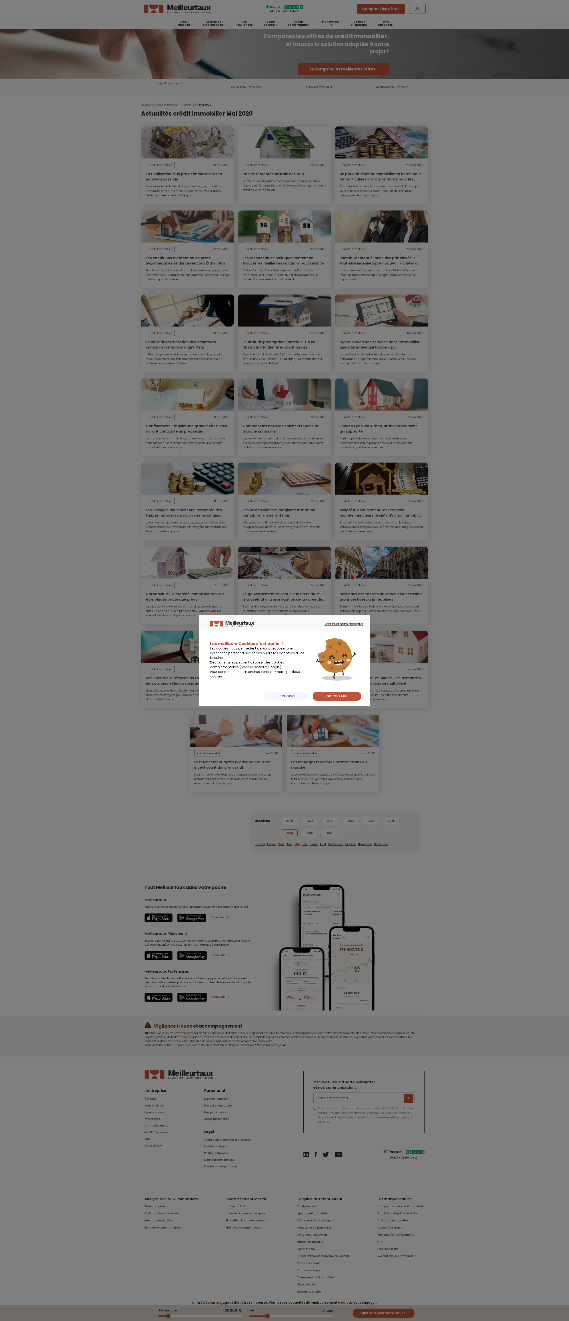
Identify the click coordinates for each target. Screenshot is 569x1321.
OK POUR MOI (337, 696)
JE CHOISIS (286, 696)
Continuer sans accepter (341, 628)
